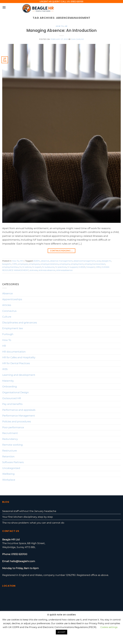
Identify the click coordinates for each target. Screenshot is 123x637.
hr (21, 267)
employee (23, 264)
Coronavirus (9, 311)
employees (34, 264)
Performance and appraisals (18, 409)
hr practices (61, 267)
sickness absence (47, 270)
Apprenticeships (12, 299)
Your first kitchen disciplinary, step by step (27, 516)
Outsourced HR (11, 398)
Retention (8, 456)
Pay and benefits (12, 404)
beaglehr (6, 264)
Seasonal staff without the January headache (29, 511)
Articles (6, 305)
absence (45, 261)
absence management (61, 261)
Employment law (12, 328)
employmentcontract (94, 264)
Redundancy (10, 439)
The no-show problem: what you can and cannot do (33, 522)
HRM (98, 267)
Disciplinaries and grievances (19, 322)
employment (77, 264)
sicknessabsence (64, 270)
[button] (4, 7)
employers (64, 264)
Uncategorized (11, 468)
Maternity (8, 380)
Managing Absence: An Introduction (61, 30)
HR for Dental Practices (16, 363)
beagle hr (106, 261)
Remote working (12, 444)
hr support (73, 267)
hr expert (36, 267)
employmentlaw (10, 267)
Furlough (7, 334)
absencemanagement (85, 261)
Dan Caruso (77, 39)
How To (60, 26)
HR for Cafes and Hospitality (18, 357)
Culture (6, 316)
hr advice (27, 267)
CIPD (14, 264)
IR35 (5, 369)
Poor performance (13, 427)
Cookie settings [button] (108, 627)
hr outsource (48, 267)
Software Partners (13, 462)
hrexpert (90, 267)
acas (98, 261)
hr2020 (82, 267)
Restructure (9, 450)
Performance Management (18, 415)
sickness (34, 270)
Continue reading (61, 250)
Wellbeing (8, 473)
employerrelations (49, 264)
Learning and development (18, 374)
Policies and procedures (16, 421)
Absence (7, 293)
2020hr (36, 261)
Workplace (8, 479)
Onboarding (9, 386)
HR (66, 26)
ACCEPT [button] (61, 632)
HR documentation (14, 351)
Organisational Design (15, 392)
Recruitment (10, 433)
